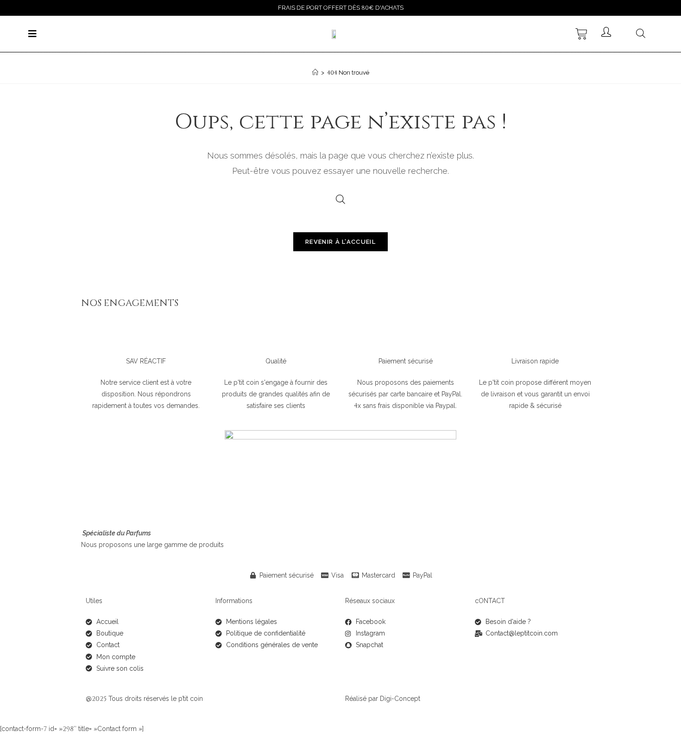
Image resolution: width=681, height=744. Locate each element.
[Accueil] (315, 72)
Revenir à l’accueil (340, 241)
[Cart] (581, 33)
